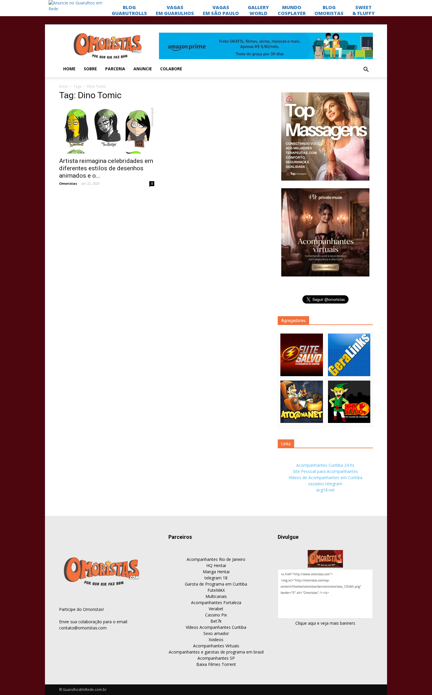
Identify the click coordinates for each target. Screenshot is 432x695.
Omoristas (68, 183)
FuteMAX (216, 590)
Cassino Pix (216, 615)
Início (63, 86)
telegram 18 (216, 578)
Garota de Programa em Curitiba (216, 584)
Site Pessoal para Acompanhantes (325, 471)
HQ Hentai (216, 565)
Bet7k (216, 621)
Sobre (90, 68)
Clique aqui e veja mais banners (325, 623)
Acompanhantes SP (216, 658)
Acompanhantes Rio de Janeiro (216, 559)
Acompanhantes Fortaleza (216, 602)
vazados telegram (325, 483)
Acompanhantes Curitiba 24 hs (325, 465)
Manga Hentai (216, 571)
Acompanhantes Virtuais (216, 646)
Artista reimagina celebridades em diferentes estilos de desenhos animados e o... (106, 168)
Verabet (216, 608)
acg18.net (325, 490)
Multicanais (216, 596)
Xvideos (216, 639)
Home (69, 68)
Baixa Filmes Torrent (216, 664)
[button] (366, 70)
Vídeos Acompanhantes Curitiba (216, 627)
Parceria (115, 68)
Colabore (171, 68)
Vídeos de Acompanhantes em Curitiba (325, 477)
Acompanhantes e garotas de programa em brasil (216, 652)
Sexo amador (216, 633)
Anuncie (142, 68)
